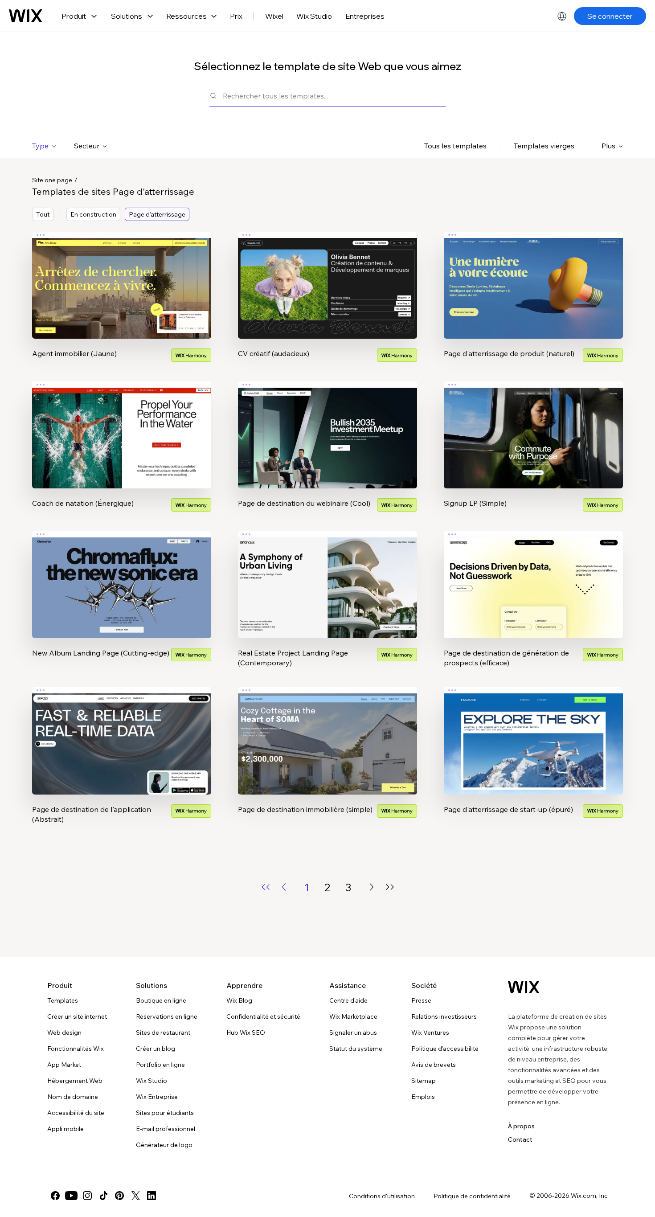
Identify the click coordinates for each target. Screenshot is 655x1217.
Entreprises (365, 16)
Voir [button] (121, 302)
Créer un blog (155, 1049)
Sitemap (423, 1081)
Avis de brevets (433, 1065)
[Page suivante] (371, 887)
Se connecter (610, 16)
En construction (93, 214)
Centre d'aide (348, 1000)
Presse (421, 1000)
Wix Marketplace (353, 1016)
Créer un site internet (77, 1016)
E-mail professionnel (165, 1129)
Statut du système (355, 1049)
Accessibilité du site (75, 1113)
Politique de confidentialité (472, 1196)
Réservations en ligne (166, 1016)
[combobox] (334, 95)
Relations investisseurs (444, 1016)
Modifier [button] (121, 277)
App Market (64, 1065)
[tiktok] (103, 1196)
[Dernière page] (390, 887)
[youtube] (71, 1196)
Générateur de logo (164, 1145)
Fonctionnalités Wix (75, 1049)
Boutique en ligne (161, 1000)
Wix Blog (239, 1000)
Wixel (274, 16)
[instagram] (87, 1196)
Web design (64, 1033)
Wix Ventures (430, 1033)
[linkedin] (151, 1196)
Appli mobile (65, 1129)
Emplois (423, 1097)
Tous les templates (455, 145)
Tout (42, 214)
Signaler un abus (353, 1033)
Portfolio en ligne (160, 1065)
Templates (62, 1000)
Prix (236, 16)
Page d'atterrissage (157, 214)
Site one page (52, 180)
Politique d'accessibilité (445, 1049)
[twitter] (135, 1196)
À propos (521, 1126)
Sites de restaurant (163, 1033)
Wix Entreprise (157, 1097)
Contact (520, 1139)
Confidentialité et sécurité (263, 1016)
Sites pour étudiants (165, 1113)
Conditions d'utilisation (382, 1196)
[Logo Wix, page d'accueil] (25, 16)
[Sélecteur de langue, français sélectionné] (562, 16)
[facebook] (55, 1196)
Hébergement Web (74, 1081)
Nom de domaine (72, 1097)
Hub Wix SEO (245, 1033)
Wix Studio (314, 16)
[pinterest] (119, 1196)
